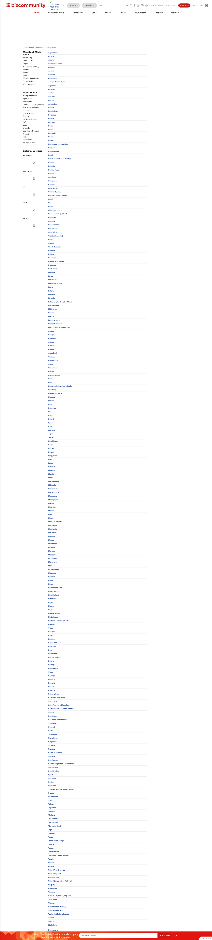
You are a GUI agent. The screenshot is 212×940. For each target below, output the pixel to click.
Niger (50, 602)
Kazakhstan (53, 441)
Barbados (52, 115)
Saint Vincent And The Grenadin (61, 709)
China (50, 207)
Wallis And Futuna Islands (58, 914)
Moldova (51, 547)
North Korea (53, 617)
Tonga (50, 837)
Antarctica (52, 78)
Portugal (51, 665)
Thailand (51, 815)
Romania (51, 683)
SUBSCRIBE (165, 936)
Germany (52, 339)
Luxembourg (53, 489)
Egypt (50, 276)
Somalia (51, 756)
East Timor (52, 269)
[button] (101, 5)
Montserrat (52, 562)
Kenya (50, 445)
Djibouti (51, 254)
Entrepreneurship (29, 96)
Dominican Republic (56, 261)
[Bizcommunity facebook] (134, 6)
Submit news (157, 5)
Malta (50, 518)
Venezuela (52, 899)
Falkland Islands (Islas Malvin (60, 302)
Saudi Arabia (53, 723)
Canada (51, 184)
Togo (50, 830)
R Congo (51, 676)
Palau (50, 635)
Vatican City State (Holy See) (59, 896)
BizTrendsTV (41, 48)
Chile (50, 203)
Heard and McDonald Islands (60, 386)
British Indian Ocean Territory (59, 159)
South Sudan (53, 771)
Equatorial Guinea (55, 284)
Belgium (51, 122)
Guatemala (52, 368)
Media (25, 72)
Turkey (51, 848)
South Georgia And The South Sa (61, 764)
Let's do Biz (206, 938)
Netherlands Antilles (56, 588)
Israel (50, 423)
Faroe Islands (53, 305)
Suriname (52, 786)
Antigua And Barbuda (56, 82)
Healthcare (27, 140)
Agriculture (27, 99)
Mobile (25, 75)
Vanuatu (51, 892)
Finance (26, 116)
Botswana (52, 148)
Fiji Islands (52, 309)
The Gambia (53, 822)
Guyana (51, 379)
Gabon (51, 331)
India (50, 405)
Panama (51, 639)
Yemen (51, 918)
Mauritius (52, 533)
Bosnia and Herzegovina (58, 144)
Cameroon (52, 181)
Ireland (51, 419)
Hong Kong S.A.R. (55, 393)
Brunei (50, 163)
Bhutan (51, 137)
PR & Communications (31, 78)
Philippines (52, 654)
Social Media (28, 81)
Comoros (52, 221)
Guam (50, 364)
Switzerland (53, 797)
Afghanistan (53, 53)
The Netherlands (55, 826)
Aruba (50, 93)
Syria (50, 800)
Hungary (51, 397)
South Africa (53, 760)
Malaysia (52, 507)
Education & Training (31, 67)
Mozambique (53, 569)
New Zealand (53, 595)
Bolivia (51, 141)
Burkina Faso (53, 170)
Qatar (50, 672)
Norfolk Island (54, 613)
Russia (51, 687)
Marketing (27, 69)
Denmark (52, 250)
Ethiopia (51, 298)
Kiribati (51, 448)
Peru (50, 650)
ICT (24, 122)
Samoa (51, 712)
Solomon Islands (55, 753)
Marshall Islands (55, 522)
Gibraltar (51, 346)
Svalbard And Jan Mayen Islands (61, 789)
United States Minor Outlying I (60, 881)
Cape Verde (53, 188)
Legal (25, 125)
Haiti (50, 382)
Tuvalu (50, 859)
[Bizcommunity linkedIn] (126, 6)
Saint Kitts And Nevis (56, 698)
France (51, 316)
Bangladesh (53, 111)
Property (26, 134)
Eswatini (51, 295)
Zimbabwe (52, 925)
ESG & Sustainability (31, 107)
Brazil (50, 155)
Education (27, 110)
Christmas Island (55, 210)
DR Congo (52, 265)
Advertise (170, 5)
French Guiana (54, 320)
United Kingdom (54, 874)
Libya (50, 478)
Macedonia (52, 496)
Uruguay (51, 885)
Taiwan (51, 804)
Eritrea (50, 287)
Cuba (50, 240)
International (53, 930)
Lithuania (52, 485)
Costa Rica (52, 229)
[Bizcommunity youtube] (142, 6)
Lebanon (51, 467)
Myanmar (52, 573)
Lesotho (51, 470)
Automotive (27, 101)
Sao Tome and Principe (57, 720)
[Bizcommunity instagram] (138, 6)
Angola (51, 71)
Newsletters (52, 48)
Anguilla (51, 74)
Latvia (50, 463)
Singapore (52, 742)
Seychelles (52, 734)
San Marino (52, 716)
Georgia (51, 335)
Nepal (50, 584)
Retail (25, 137)
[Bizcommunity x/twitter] (131, 6)
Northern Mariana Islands (58, 621)
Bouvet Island (53, 152)
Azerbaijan (52, 104)
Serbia (50, 731)
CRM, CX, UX (28, 61)
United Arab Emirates (56, 870)
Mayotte (51, 536)
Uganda (51, 863)
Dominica (52, 258)
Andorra (51, 67)
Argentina (52, 86)
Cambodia (52, 177)
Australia (51, 97)
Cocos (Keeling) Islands (58, 214)
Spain (50, 775)
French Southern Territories (59, 327)
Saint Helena (53, 694)
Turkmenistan (53, 852)
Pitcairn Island (54, 657)
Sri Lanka (52, 778)
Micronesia (52, 544)
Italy (50, 426)
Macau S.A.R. (53, 492)
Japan (50, 434)
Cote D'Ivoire (53, 232)
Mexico (51, 540)
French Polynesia (55, 324)
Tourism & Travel (29, 143)
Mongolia (52, 555)
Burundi (51, 174)
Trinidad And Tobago (56, 841)
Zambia (51, 921)
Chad (50, 199)
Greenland (52, 353)
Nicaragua (52, 599)
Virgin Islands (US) (55, 910)
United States (53, 877)
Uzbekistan (52, 888)
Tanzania (51, 811)
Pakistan (51, 632)
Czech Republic (54, 247)
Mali (50, 514)
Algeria (51, 60)
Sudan (51, 782)
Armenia (51, 89)
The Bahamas (53, 819)
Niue (50, 610)
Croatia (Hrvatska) (55, 236)
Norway (51, 624)
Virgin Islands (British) (57, 907)
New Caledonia (54, 591)
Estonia (51, 291)
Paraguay (52, 646)
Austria (51, 100)
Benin (50, 129)
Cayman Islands (54, 192)
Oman (50, 628)
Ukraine (51, 866)
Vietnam (51, 903)
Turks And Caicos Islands (58, 855)
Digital (25, 64)
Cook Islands (53, 225)
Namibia (51, 577)
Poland (51, 661)
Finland (51, 313)
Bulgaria (51, 166)
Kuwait (51, 452)
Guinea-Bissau (54, 375)
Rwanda (51, 690)
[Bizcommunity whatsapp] (146, 6)
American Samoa (55, 64)
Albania (51, 56)
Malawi (51, 503)
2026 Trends (29, 48)
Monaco (51, 551)
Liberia (51, 474)
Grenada (51, 357)
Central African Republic (57, 195)
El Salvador (52, 280)
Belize (50, 126)
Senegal (51, 727)
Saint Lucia (52, 701)
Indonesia (52, 408)
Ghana (51, 342)
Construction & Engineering (33, 105)
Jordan (51, 437)
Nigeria (51, 606)
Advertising (27, 58)
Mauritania (52, 529)
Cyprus (51, 243)
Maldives (52, 511)
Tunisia (51, 844)
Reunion (51, 679)
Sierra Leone (53, 738)
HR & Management (30, 119)
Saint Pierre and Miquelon (58, 705)
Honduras (52, 390)
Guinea (51, 371)
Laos (50, 459)
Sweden (51, 793)
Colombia (52, 218)
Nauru (50, 580)
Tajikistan (52, 808)
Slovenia (51, 749)
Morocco (51, 566)
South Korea (53, 767)
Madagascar (53, 500)
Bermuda (52, 133)
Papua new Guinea (55, 643)
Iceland (51, 401)
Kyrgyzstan (52, 456)
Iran (49, 412)
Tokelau (51, 833)
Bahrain (51, 108)
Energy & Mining (29, 113)
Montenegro (53, 558)
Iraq (49, 415)
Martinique (52, 526)
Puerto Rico (53, 668)
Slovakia (51, 745)
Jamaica (51, 430)
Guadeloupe (53, 360)
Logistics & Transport (31, 131)
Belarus (51, 119)
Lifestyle (26, 128)
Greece (51, 350)
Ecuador (51, 273)
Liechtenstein (53, 481)
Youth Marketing (29, 84)
